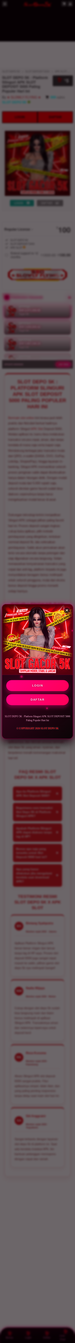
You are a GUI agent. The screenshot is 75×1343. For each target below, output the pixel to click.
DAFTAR (37, 699)
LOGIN (37, 685)
